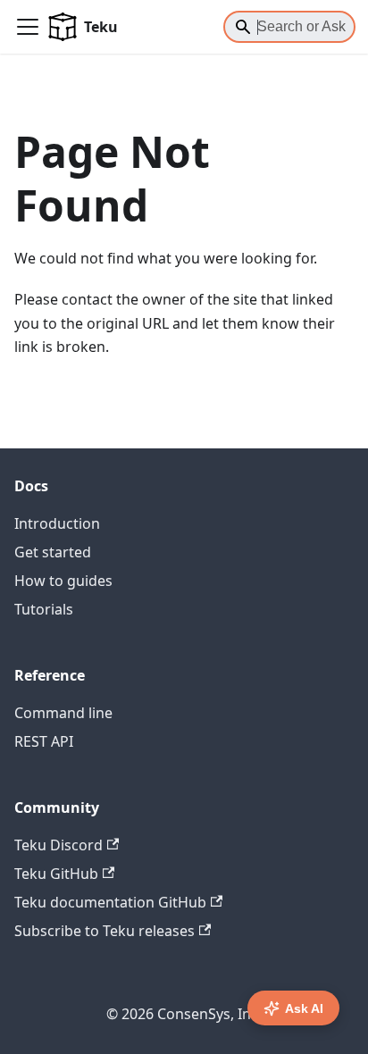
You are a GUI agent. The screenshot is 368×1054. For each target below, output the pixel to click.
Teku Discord (58, 845)
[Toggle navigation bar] (27, 26)
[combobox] (289, 27)
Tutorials (43, 609)
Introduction (57, 523)
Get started (52, 552)
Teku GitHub (56, 873)
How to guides (63, 580)
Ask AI (304, 1008)
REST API (43, 741)
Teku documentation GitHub (110, 902)
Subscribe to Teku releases (104, 931)
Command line (63, 713)
